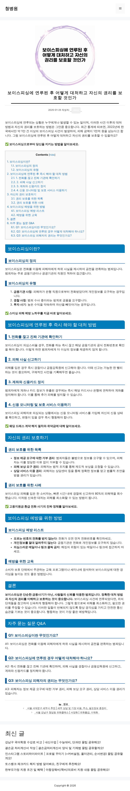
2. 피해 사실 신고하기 (27, 182)
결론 (11, 219)
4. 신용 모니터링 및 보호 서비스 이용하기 (39, 190)
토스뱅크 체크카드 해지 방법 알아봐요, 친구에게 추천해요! (43, 764)
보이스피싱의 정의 (24, 165)
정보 (65, 704)
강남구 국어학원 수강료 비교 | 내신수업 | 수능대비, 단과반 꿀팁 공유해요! (53, 742)
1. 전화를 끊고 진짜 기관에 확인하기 (35, 178)
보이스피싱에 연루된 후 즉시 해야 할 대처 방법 (37, 173)
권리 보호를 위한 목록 (27, 198)
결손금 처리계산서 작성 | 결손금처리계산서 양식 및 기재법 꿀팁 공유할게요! (54, 748)
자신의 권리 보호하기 (21, 194)
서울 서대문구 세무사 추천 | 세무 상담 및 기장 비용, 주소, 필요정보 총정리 (66, 708)
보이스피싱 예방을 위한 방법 (26, 206)
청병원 (11, 8)
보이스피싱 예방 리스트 (28, 210)
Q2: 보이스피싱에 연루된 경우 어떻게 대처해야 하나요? (47, 231)
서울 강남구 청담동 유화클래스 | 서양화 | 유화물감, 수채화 (67, 712)
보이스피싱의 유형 (25, 169)
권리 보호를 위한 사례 (27, 202)
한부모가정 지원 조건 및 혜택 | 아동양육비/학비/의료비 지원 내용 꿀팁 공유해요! (57, 769)
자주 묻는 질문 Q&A (20, 223)
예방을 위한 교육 (24, 215)
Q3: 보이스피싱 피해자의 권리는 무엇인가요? (41, 235)
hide (52, 154)
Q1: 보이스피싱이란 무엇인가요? (33, 227)
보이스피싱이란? (18, 161)
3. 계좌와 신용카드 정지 (28, 186)
